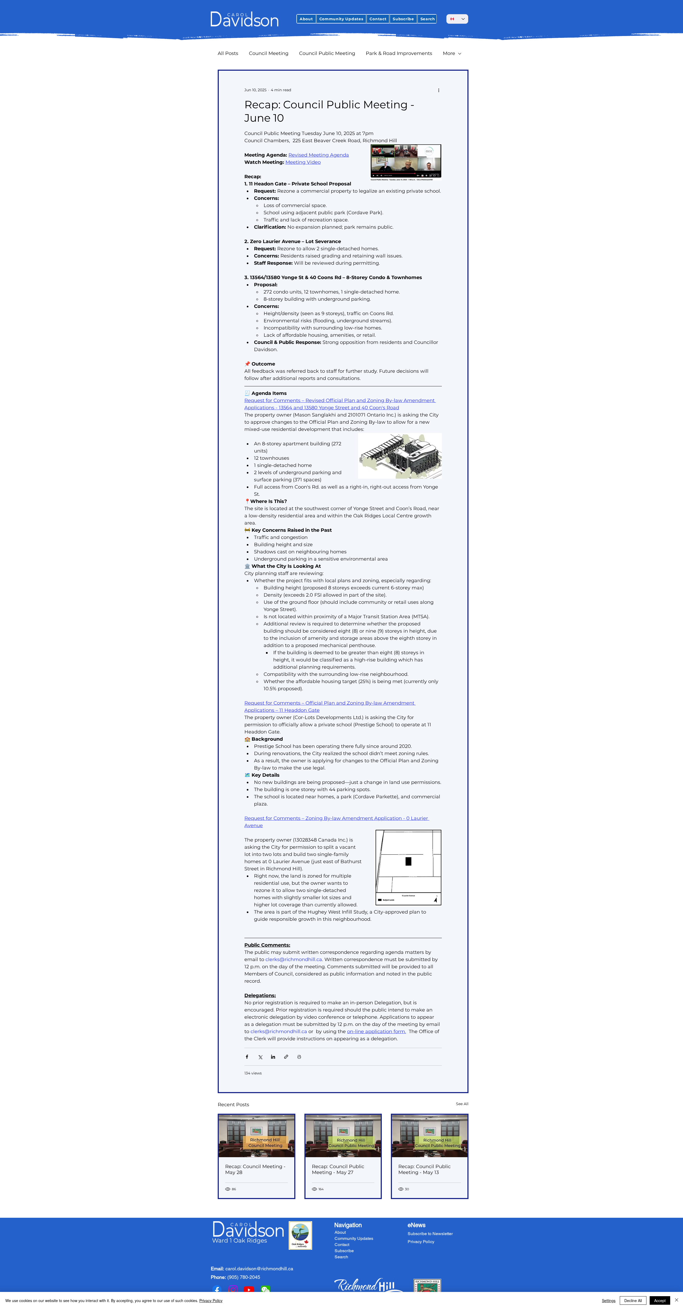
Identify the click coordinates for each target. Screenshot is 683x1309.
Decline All (633, 1300)
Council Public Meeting (327, 53)
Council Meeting (268, 53)
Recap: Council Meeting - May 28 (255, 1169)
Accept (660, 1300)
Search (341, 1256)
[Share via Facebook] (246, 1056)
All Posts (228, 53)
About (340, 1232)
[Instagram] (233, 1290)
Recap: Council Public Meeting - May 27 (338, 1169)
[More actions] (438, 90)
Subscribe (344, 1250)
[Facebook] (217, 1290)
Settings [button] (609, 1300)
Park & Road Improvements (399, 53)
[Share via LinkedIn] (273, 1056)
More (449, 53)
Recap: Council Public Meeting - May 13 (424, 1169)
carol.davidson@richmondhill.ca (259, 1268)
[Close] (676, 1300)
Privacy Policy (211, 1300)
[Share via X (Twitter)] (260, 1056)
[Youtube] (249, 1290)
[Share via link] (286, 1056)
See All (462, 1103)
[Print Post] (299, 1056)
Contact (342, 1244)
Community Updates (354, 1238)
